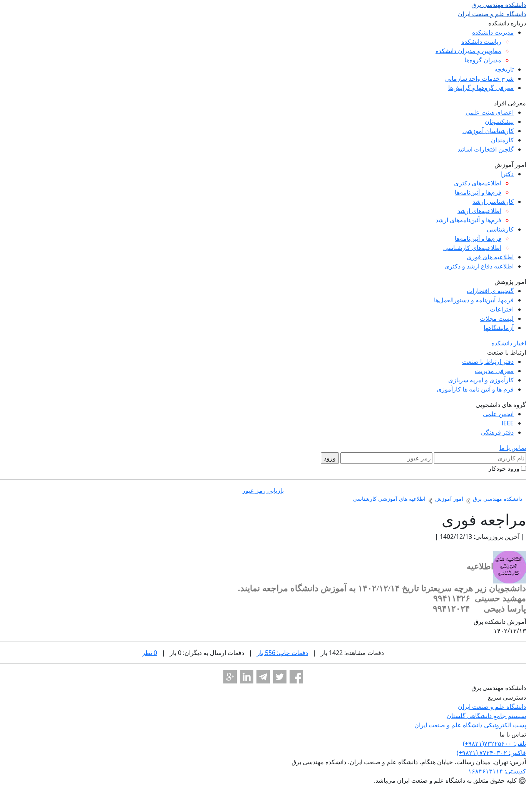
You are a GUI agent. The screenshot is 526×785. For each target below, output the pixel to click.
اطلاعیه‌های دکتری (477, 183)
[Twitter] (279, 676)
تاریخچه (504, 69)
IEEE (507, 423)
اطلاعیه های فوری (490, 257)
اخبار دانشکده (508, 343)
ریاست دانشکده (481, 41)
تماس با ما (512, 447)
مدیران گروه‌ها (482, 60)
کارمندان (502, 140)
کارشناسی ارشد (493, 201)
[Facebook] (296, 676)
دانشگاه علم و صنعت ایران (492, 706)
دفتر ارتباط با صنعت (488, 361)
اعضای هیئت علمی (490, 112)
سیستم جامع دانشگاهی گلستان (486, 716)
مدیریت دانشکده (493, 32)
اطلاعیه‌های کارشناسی (472, 247)
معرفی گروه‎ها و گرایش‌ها (481, 87)
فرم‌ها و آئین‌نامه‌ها (478, 192)
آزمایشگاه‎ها (499, 327)
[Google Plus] (230, 676)
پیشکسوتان (499, 121)
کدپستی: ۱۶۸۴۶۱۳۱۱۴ (497, 771)
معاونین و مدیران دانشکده (468, 51)
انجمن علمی (498, 414)
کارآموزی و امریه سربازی (481, 380)
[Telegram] (263, 676)
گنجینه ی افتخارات (490, 291)
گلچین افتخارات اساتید (485, 149)
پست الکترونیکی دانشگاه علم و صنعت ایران (470, 725)
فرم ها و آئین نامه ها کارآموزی (475, 389)
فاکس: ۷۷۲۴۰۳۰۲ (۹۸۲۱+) (491, 752)
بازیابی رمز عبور (263, 490)
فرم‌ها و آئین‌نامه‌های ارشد (468, 220)
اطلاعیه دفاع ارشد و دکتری (479, 266)
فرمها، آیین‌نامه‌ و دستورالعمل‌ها (474, 300)
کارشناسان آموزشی (488, 131)
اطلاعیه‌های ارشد (479, 211)
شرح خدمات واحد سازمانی (479, 78)
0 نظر (149, 652)
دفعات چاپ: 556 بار (282, 652)
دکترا (507, 174)
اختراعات (502, 309)
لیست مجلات (497, 318)
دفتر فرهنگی (497, 432)
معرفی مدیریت (494, 371)
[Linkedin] (246, 676)
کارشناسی (500, 229)
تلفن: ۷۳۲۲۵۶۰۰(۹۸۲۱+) (494, 743)
